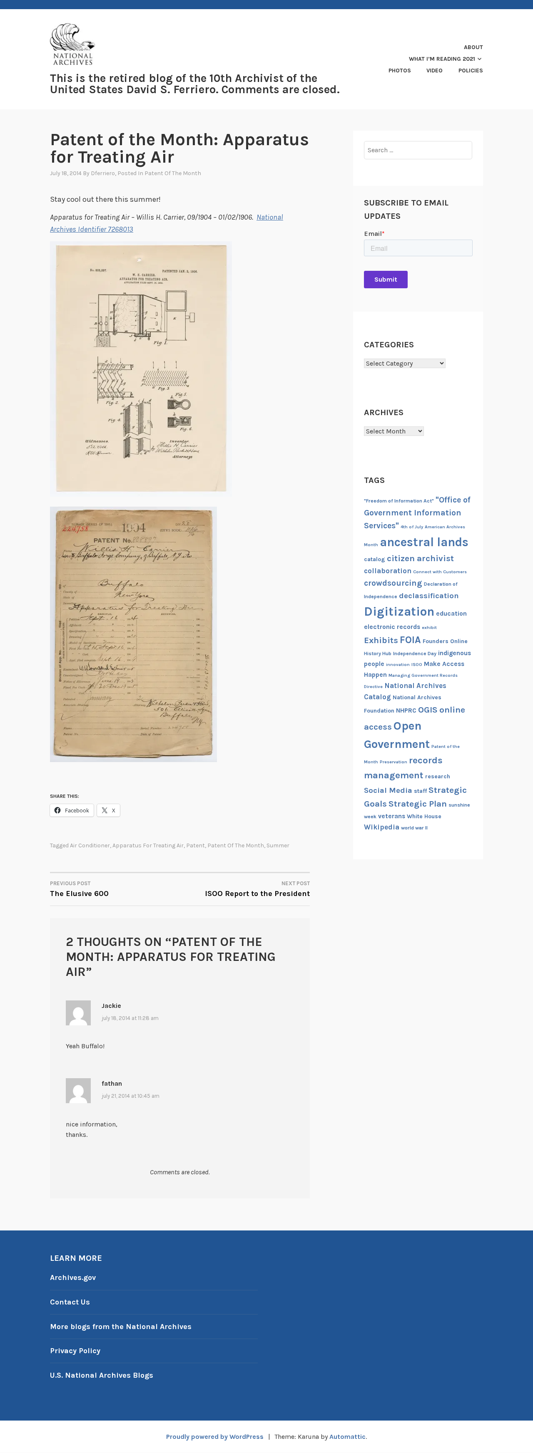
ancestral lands (424, 542)
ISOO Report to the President (257, 889)
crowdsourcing (393, 583)
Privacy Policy (75, 1350)
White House (424, 816)
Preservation (393, 762)
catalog (374, 559)
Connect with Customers (440, 571)
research (437, 776)
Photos (400, 70)
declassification (429, 595)
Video (434, 70)
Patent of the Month (172, 173)
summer (277, 845)
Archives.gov (73, 1277)
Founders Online (445, 641)
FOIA (410, 640)
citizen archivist (420, 558)
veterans (391, 816)
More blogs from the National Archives (121, 1326)
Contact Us (70, 1302)
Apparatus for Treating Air (148, 845)
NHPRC (406, 710)
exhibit (429, 627)
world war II (414, 828)
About (473, 47)
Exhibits (381, 640)
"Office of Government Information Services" (417, 512)
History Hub (377, 653)
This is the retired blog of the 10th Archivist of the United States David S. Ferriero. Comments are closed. (195, 84)
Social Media (388, 790)
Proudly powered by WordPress (215, 1437)
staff (420, 791)
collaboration (387, 571)
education (451, 613)
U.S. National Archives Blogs (101, 1375)
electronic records (392, 627)
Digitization (399, 611)
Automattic (347, 1437)
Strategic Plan (418, 804)
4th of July (412, 527)
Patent (195, 845)
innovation (398, 664)
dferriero (103, 173)
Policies (470, 70)
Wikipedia (381, 827)
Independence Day (414, 653)
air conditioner (90, 845)
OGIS (428, 710)
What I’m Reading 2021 (442, 58)
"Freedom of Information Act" (399, 501)
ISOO (416, 664)
